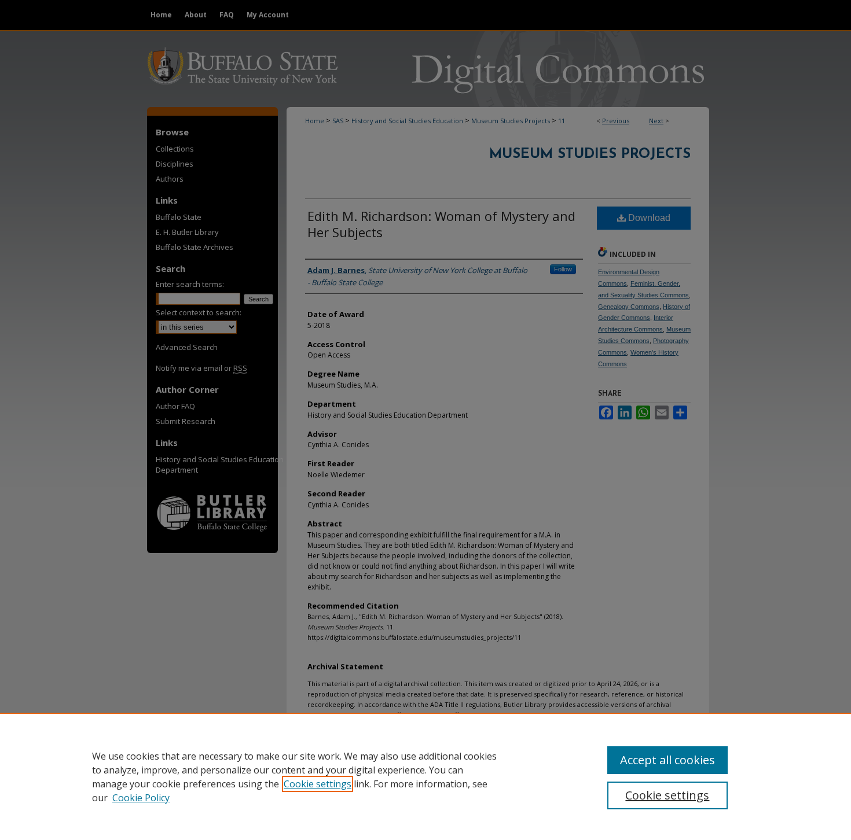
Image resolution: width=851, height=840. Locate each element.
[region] (425, 776)
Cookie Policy (141, 797)
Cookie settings (317, 784)
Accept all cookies (667, 760)
